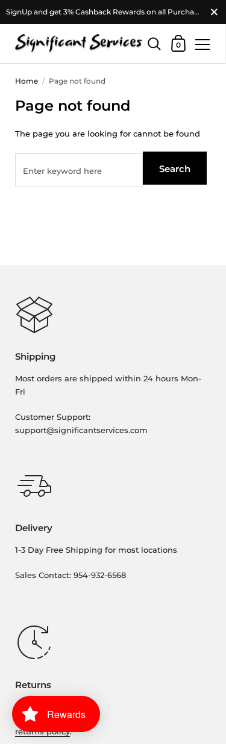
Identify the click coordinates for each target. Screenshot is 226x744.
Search (174, 168)
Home (26, 80)
